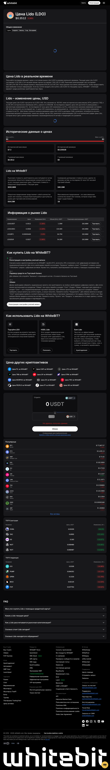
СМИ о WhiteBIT (62, 686)
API (57, 696)
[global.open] (104, 3)
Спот (5, 682)
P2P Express (7, 656)
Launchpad (7, 672)
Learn (58, 680)
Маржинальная (9, 685)
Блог (57, 677)
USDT (70, 398)
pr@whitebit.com (88, 715)
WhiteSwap (86, 650)
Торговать (96, 223)
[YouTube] (102, 721)
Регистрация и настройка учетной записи (24, 304)
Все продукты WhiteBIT (64, 653)
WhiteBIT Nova (35, 650)
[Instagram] (91, 721)
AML (31, 668)
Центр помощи (87, 672)
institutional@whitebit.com (91, 704)
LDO (71, 416)
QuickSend (33, 653)
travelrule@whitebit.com (90, 710)
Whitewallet (86, 665)
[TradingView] (87, 725)
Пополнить (47, 350)
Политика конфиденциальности (67, 708)
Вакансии (59, 683)
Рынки (5, 679)
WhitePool (85, 653)
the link (47, 739)
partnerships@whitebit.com (91, 699)
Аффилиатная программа (39, 679)
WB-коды (33, 662)
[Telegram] (83, 721)
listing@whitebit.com (89, 688)
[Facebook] (87, 721)
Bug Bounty (60, 671)
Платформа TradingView (12, 700)
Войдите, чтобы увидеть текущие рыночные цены (55, 435)
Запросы (85, 678)
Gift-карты (33, 659)
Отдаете (37, 397)
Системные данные (63, 668)
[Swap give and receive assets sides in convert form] (55, 412)
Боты (5, 694)
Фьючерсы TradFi (9, 691)
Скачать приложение (63, 650)
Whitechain (86, 662)
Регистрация (94, 3)
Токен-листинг (35, 693)
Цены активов (8, 703)
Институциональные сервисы (40, 690)
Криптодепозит (81, 350)
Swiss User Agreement (64, 714)
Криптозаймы (35, 665)
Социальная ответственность (67, 689)
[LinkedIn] (83, 725)
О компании (60, 656)
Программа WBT (36, 671)
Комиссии (59, 665)
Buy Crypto (7, 650)
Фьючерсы (7, 688)
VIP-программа (35, 682)
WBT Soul (6, 669)
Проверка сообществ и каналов (67, 659)
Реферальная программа (39, 676)
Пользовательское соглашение (67, 702)
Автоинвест (7, 666)
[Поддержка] (104, 764)
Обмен (55, 429)
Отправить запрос (89, 675)
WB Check (33, 656)
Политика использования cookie (67, 711)
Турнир (6, 697)
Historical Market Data (64, 699)
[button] (55, 416)
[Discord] (99, 721)
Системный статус (63, 662)
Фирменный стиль (62, 674)
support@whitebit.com (90, 693)
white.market (86, 659)
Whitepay (85, 656)
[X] (95, 721)
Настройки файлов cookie (53, 733)
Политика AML (61, 705)
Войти (84, 3)
